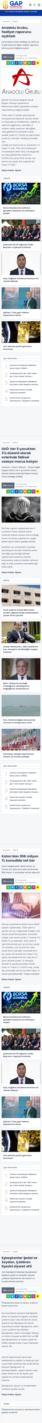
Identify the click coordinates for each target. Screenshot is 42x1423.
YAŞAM (15, 1252)
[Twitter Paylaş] (12, 63)
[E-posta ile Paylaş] (25, 63)
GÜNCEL (15, 21)
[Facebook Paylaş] (17, 63)
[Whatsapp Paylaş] (8, 63)
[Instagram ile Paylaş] (33, 63)
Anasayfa (6, 21)
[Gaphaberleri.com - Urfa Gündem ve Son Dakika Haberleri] (12, 5)
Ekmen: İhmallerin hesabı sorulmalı (21, 11)
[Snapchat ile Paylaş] (38, 63)
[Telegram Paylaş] (21, 63)
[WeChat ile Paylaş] (29, 63)
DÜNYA (15, 443)
